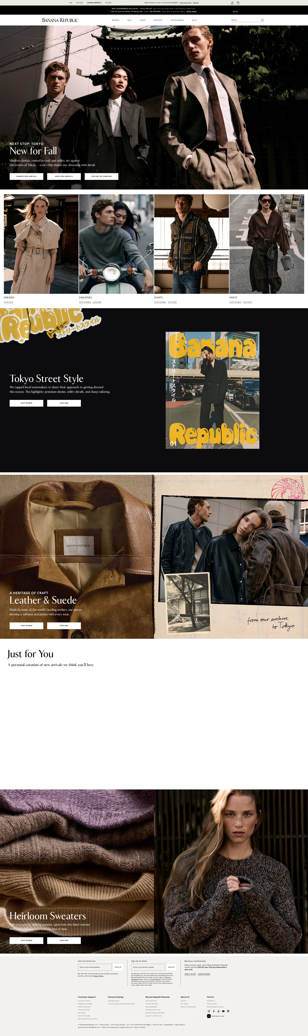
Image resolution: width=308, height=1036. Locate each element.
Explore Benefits (151, 1007)
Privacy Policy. (98, 976)
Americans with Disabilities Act (89, 1027)
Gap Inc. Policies (139, 1027)
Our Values (184, 1004)
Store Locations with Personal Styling (121, 1004)
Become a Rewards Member (155, 1013)
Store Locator (212, 1004)
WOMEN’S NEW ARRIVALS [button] (26, 176)
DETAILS (196, 3)
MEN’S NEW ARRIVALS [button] (64, 176)
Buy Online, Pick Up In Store (87, 1019)
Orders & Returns (84, 1007)
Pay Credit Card (151, 1001)
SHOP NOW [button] (8, 302)
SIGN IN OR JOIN (186, 3)
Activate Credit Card (153, 1010)
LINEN (143, 20)
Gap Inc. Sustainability (188, 1007)
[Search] (262, 20)
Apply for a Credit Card (154, 1016)
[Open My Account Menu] (232, 3)
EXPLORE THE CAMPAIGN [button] (102, 176)
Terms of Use (157, 1025)
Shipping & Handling (85, 1004)
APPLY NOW (191, 11)
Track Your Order (84, 1010)
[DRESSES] (41, 248)
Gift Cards (81, 1013)
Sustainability (168, 1025)
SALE (194, 20)
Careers (183, 1001)
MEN (130, 20)
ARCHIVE (158, 20)
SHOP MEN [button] (97, 302)
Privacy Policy (155, 979)
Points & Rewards (152, 1004)
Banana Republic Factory (215, 1007)
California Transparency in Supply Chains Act (117, 1027)
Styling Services (113, 1001)
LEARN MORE (204, 974)
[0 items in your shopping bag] (237, 3)
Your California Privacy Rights (141, 1025)
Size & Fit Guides (84, 1016)
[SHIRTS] (191, 248)
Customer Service (84, 1001)
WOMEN (115, 20)
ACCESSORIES (177, 20)
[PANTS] (266, 248)
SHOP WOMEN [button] (85, 302)
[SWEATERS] (116, 248)
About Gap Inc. (180, 1025)
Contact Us (211, 1001)
